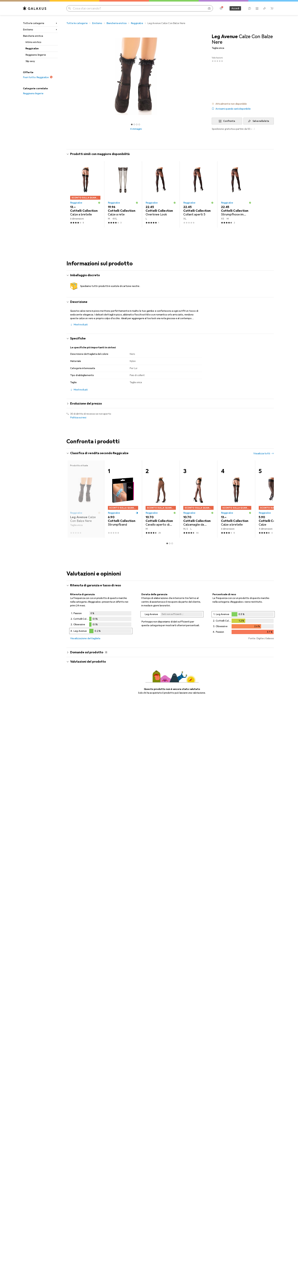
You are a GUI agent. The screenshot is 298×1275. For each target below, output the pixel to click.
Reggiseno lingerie (35, 54)
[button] (243, 104)
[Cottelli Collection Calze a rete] (123, 194)
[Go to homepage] (34, 8)
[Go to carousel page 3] (172, 543)
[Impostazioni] (221, 8)
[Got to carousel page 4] (139, 124)
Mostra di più (81, 324)
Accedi (235, 8)
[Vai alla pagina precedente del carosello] (72, 499)
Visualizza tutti (261, 453)
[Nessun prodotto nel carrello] (271, 8)
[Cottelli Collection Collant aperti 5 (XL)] (198, 194)
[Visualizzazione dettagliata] (100, 623)
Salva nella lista (261, 121)
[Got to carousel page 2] (134, 124)
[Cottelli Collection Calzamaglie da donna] (198, 499)
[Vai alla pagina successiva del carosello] (268, 499)
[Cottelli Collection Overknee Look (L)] (161, 194)
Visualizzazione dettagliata (85, 638)
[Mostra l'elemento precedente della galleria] (66, 76)
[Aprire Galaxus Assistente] (249, 8)
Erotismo (28, 29)
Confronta (229, 121)
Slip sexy (30, 61)
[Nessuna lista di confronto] (257, 8)
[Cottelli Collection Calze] (274, 499)
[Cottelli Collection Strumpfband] (123, 499)
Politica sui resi (78, 417)
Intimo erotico (33, 42)
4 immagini (136, 129)
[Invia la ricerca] (69, 8)
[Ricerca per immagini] (209, 8)
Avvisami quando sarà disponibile (233, 108)
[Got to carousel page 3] (137, 124)
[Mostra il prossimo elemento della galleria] (206, 76)
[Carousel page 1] (132, 124)
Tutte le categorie (33, 23)
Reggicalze (32, 48)
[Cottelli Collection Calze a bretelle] (85, 194)
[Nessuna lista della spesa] (264, 8)
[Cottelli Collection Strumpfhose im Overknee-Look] (236, 194)
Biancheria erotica (33, 36)
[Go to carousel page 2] (169, 543)
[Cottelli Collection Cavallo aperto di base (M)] (161, 499)
